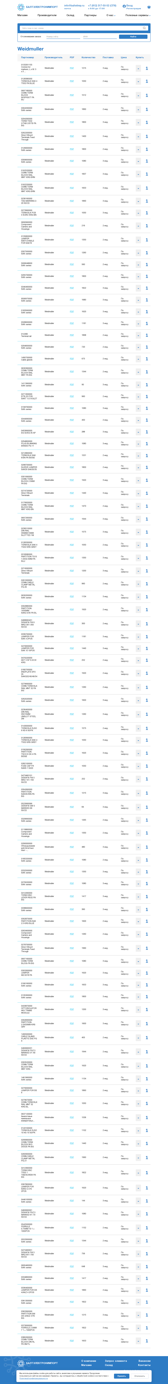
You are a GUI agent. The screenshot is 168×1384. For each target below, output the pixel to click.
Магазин (22, 15)
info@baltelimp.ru (74, 6)
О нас (110, 15)
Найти (133, 37)
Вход (129, 6)
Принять (121, 1376)
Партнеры (90, 15)
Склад (70, 15)
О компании (88, 1361)
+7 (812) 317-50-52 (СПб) (102, 6)
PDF (72, 68)
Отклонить (139, 1376)
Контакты (144, 1365)
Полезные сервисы (137, 15)
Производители (47, 15)
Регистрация (133, 9)
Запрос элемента (116, 1361)
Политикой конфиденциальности (33, 1378)
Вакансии (145, 1361)
